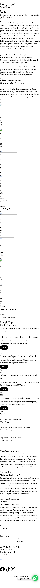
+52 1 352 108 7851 (7, 549)
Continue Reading (6, 430)
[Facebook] (2, 569)
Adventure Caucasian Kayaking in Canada (19, 337)
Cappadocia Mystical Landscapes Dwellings (19, 356)
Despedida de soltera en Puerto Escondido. (15, 427)
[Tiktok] (7, 569)
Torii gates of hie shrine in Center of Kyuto (19, 398)
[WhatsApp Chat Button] (35, 578)
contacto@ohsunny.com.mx (9, 555)
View (4, 347)
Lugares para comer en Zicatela (11, 438)
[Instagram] (13, 569)
